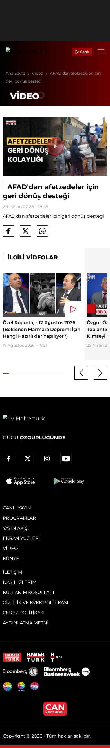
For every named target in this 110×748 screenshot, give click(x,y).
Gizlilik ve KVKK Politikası (35, 602)
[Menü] (101, 51)
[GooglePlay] (68, 481)
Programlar (19, 518)
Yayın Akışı (16, 528)
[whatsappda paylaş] (42, 231)
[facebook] (8, 458)
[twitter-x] (27, 458)
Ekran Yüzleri (21, 538)
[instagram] (46, 458)
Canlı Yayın (17, 508)
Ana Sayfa (16, 73)
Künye (11, 558)
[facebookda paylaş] (8, 231)
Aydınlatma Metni (26, 622)
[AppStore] (21, 481)
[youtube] (66, 458)
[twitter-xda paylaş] (25, 231)
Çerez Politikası (24, 612)
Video (38, 73)
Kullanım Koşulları (28, 592)
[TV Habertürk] (27, 51)
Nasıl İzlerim (19, 582)
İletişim (12, 572)
